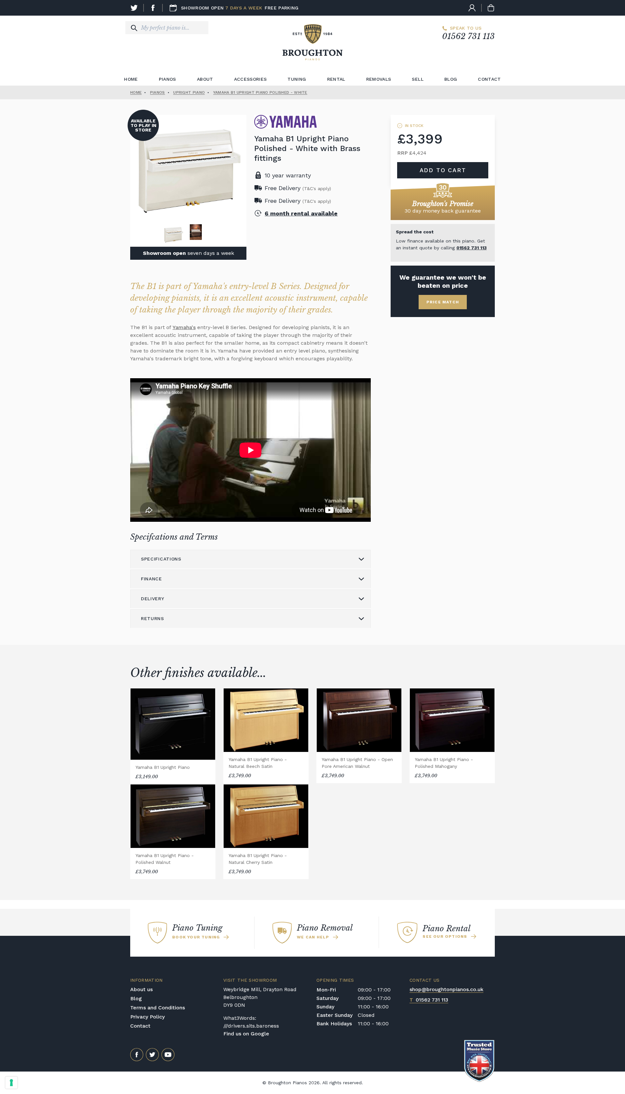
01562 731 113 (468, 36)
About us (141, 989)
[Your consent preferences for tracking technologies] (11, 1082)
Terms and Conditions (157, 1007)
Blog (450, 79)
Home (131, 79)
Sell (417, 79)
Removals (378, 79)
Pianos (167, 79)
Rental (336, 79)
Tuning (296, 79)
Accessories (250, 79)
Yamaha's (184, 327)
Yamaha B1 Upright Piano (162, 767)
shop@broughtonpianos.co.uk (446, 989)
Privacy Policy (147, 1017)
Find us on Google (246, 1034)
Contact (489, 79)
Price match (442, 302)
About (205, 79)
